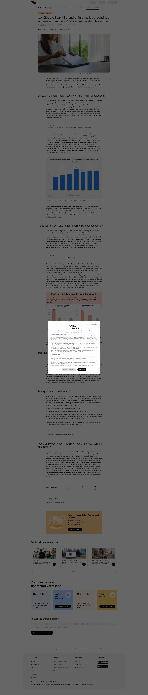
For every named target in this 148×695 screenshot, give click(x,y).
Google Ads (77, 356)
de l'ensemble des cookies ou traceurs (67, 337)
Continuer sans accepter (92, 324)
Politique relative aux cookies (87, 365)
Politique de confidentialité (71, 365)
